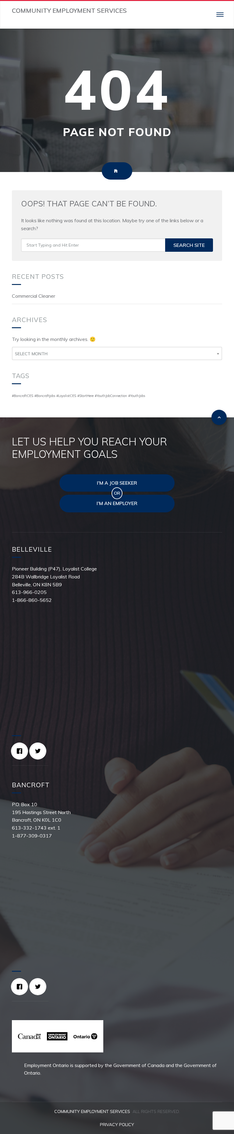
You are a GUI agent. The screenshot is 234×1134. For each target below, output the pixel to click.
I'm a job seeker (117, 483)
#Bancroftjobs (44, 396)
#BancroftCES (22, 396)
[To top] (219, 417)
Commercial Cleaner (33, 296)
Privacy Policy (117, 1124)
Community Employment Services (92, 1111)
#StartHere (85, 396)
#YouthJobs (136, 396)
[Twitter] (39, 751)
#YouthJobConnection (111, 396)
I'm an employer (117, 503)
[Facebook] (21, 751)
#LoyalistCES (66, 396)
